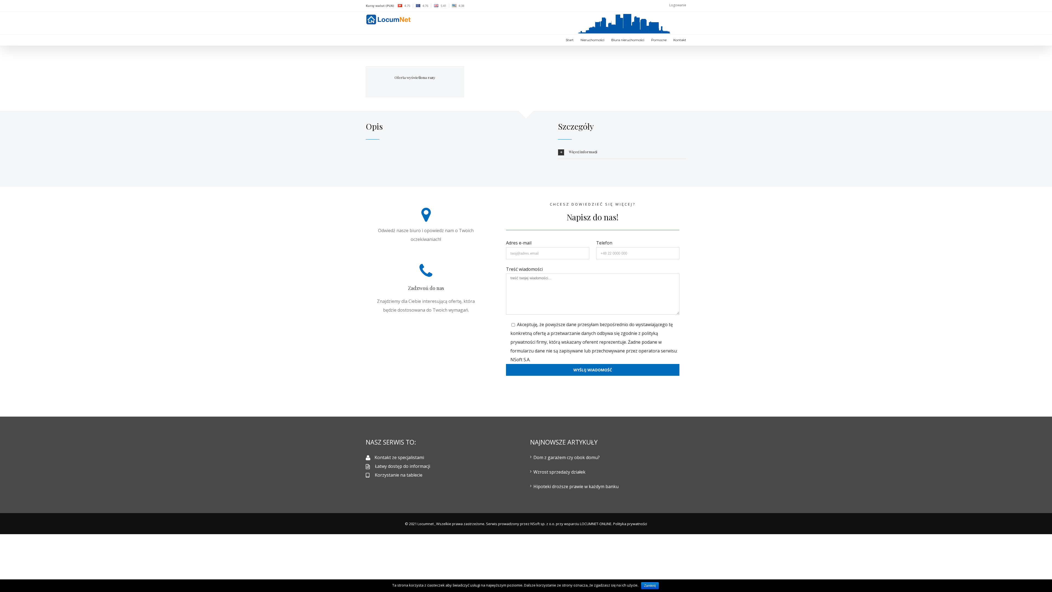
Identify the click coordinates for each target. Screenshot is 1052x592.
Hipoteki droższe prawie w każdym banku (576, 486)
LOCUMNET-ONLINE (595, 523)
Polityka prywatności (630, 523)
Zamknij (650, 586)
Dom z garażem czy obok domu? (566, 457)
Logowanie (677, 5)
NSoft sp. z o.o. (542, 523)
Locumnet (426, 523)
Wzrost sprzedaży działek (559, 472)
